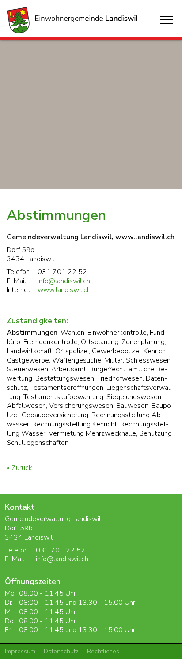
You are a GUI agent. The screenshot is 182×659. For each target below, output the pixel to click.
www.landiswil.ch (64, 290)
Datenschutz (61, 651)
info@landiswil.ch (64, 281)
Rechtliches (103, 651)
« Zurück (19, 468)
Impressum (20, 651)
